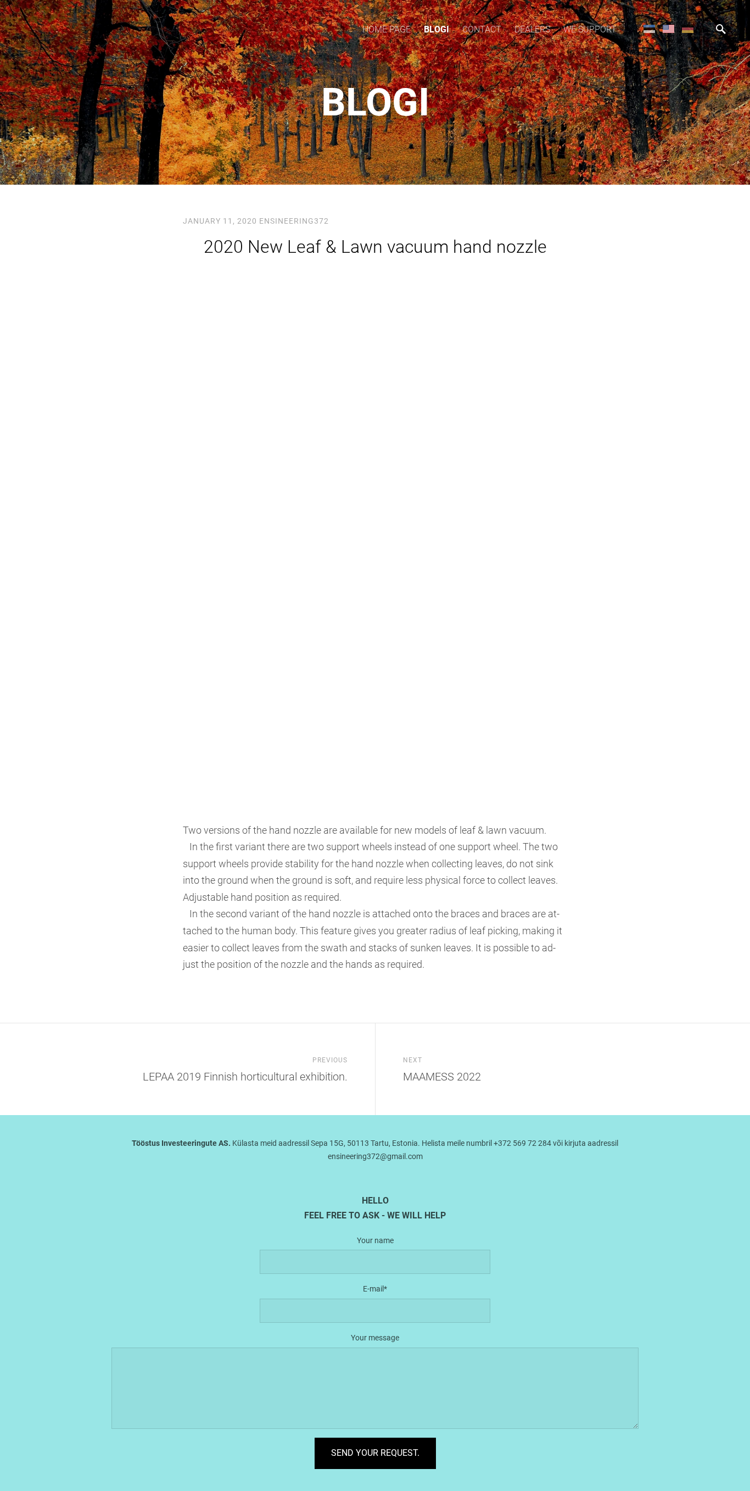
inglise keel (668, 28)
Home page (386, 29)
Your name (375, 1240)
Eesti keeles (649, 28)
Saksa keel (687, 28)
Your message (375, 1337)
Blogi (436, 29)
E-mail (373, 1288)
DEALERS (532, 29)
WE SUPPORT (590, 29)
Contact (481, 29)
